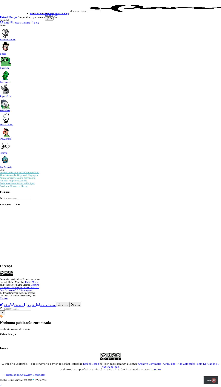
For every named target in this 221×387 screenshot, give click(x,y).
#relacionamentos (8, 183)
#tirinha (35, 172)
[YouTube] (56, 15)
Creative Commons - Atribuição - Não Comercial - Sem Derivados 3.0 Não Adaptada (19, 287)
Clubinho (39, 13)
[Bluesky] (50, 15)
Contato (4, 298)
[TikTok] (53, 15)
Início (6, 22)
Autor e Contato (56, 13)
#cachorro (5, 186)
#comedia (12, 175)
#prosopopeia (6, 178)
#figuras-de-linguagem (27, 175)
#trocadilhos (21, 180)
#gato (32, 183)
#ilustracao (15, 186)
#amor (20, 183)
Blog (66, 13)
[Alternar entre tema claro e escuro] (49, 18)
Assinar (210, 380)
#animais (4, 180)
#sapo (12, 180)
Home (32, 13)
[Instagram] (46, 15)
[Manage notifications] (214, 380)
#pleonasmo (29, 178)
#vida (27, 183)
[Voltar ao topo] (1, 385)
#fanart (24, 186)
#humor (4, 172)
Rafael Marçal (9, 17)
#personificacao (24, 172)
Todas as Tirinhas (21, 22)
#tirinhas (12, 172)
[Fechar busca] (2, 312)
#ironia (3, 175)
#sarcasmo (18, 178)
